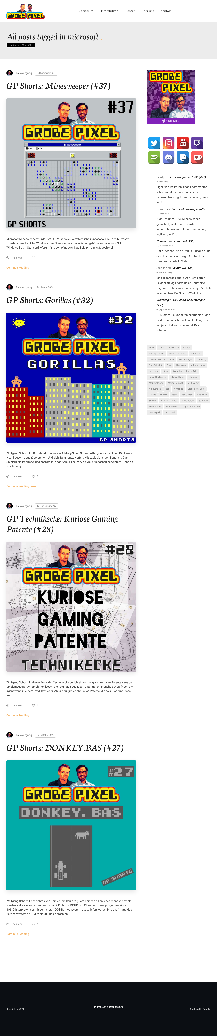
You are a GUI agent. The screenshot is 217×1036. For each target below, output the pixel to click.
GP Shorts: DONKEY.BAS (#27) (65, 747)
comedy (182, 353)
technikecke (155, 406)
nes (167, 389)
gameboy (202, 359)
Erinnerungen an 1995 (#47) (188, 177)
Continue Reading (17, 268)
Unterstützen (109, 11)
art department (156, 353)
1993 (161, 347)
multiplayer (193, 383)
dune (171, 359)
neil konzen (155, 389)
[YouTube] (182, 143)
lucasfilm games (157, 377)
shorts (164, 400)
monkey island (156, 383)
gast (169, 365)
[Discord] (168, 157)
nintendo (178, 389)
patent (152, 394)
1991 (151, 347)
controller (196, 353)
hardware (181, 365)
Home (13, 45)
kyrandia (177, 371)
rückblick (202, 394)
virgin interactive (191, 406)
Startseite (86, 11)
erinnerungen (185, 359)
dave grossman (157, 359)
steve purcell (188, 400)
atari (171, 353)
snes (174, 400)
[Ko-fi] (197, 157)
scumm (152, 400)
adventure (173, 347)
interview (153, 371)
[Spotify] (154, 157)
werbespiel (154, 412)
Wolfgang (26, 73)
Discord (130, 11)
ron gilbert (187, 394)
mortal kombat (175, 383)
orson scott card (196, 389)
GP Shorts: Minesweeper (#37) (58, 85)
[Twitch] (197, 143)
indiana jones (198, 365)
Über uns (148, 11)
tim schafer (172, 406)
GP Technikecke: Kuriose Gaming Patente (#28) (62, 523)
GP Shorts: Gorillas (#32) (49, 299)
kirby (165, 371)
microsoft (193, 377)
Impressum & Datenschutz (108, 1007)
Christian (162, 241)
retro (174, 394)
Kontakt (166, 11)
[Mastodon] (182, 157)
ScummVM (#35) (183, 241)
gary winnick (155, 365)
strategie (203, 400)
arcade (186, 347)
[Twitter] (154, 143)
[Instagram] (168, 143)
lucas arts (191, 371)
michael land (177, 377)
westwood (169, 412)
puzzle (163, 394)
